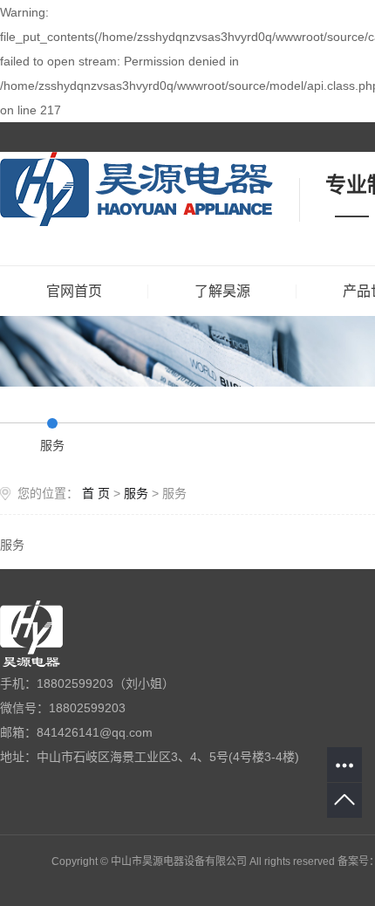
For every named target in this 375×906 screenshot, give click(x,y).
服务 (52, 445)
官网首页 (74, 291)
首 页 (96, 493)
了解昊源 (222, 291)
